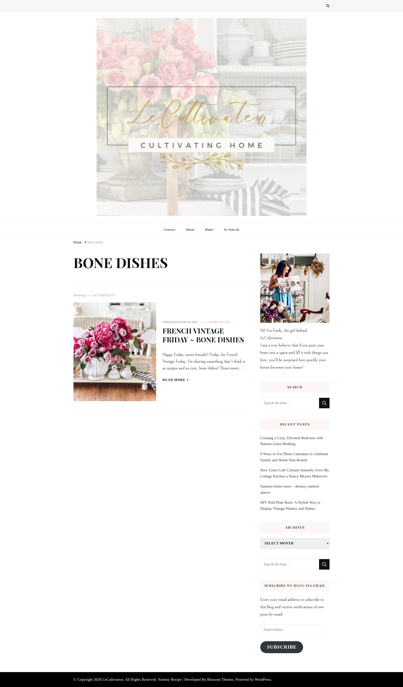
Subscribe (281, 647)
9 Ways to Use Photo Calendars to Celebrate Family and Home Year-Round (294, 457)
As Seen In (231, 229)
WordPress (263, 679)
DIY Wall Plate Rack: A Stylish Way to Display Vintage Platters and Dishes (290, 505)
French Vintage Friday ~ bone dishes (203, 335)
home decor (219, 322)
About (190, 229)
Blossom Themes (220, 679)
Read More (174, 380)
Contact (169, 229)
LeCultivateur (112, 679)
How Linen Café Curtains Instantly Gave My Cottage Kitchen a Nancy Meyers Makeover (294, 473)
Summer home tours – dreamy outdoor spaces (289, 489)
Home (209, 229)
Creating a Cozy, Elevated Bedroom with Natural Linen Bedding (291, 441)
